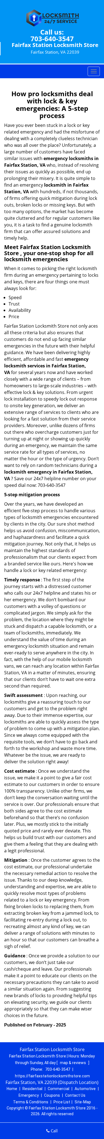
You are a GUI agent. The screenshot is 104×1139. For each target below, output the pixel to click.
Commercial (58, 1088)
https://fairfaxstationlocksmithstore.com (52, 1076)
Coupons (52, 1095)
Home (12, 1088)
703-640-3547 (52, 38)
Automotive (85, 1088)
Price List (62, 1102)
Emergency (29, 1095)
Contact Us (75, 1095)
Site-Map (83, 1102)
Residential (32, 1088)
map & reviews (73, 1062)
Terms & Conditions (30, 1102)
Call (54, 1130)
